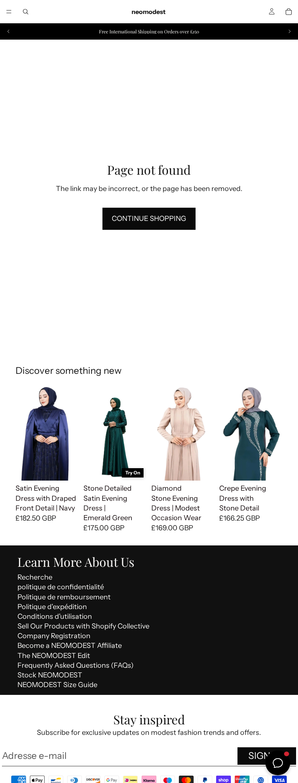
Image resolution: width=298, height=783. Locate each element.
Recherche (34, 577)
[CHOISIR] (67, 469)
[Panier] (288, 11)
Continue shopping (149, 218)
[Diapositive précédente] (8, 31)
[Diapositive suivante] (289, 31)
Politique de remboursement (64, 597)
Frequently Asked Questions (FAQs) (75, 665)
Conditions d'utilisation (54, 616)
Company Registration (53, 636)
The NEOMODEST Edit (53, 655)
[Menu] (9, 12)
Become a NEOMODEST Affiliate (69, 645)
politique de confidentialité (60, 587)
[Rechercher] (25, 11)
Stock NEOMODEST (49, 675)
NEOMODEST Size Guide (57, 685)
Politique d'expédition (52, 606)
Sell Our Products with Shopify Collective (83, 626)
